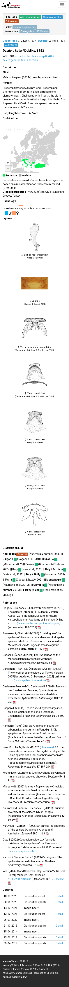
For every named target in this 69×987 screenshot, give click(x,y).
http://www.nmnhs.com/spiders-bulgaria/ (36, 623)
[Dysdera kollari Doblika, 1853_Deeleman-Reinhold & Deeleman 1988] (34, 329)
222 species (11, 44)
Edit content (12, 21)
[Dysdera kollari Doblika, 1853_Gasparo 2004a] (34, 237)
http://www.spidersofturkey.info (27, 680)
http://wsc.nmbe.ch (19, 878)
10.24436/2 (57, 878)
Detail (59, 896)
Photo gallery (27, 31)
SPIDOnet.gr (42, 31)
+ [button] (8, 162)
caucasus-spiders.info (25, 27)
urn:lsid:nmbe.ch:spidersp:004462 (34, 56)
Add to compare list (30, 17)
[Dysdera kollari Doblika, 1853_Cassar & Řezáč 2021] (34, 283)
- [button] (8, 168)
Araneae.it (48, 747)
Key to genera (11, 60)
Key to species (29, 60)
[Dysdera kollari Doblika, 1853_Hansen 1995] (34, 514)
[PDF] (39, 627)
